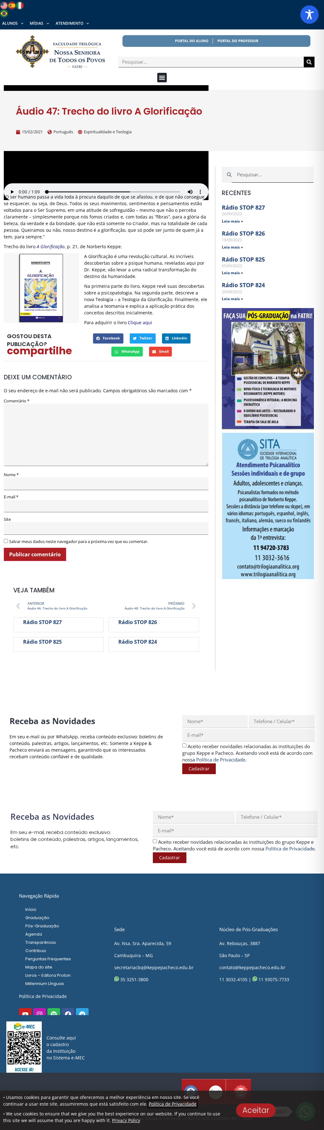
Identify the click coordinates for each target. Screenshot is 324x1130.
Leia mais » (232, 221)
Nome (11, 475)
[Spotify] (53, 1014)
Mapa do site (38, 967)
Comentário (16, 401)
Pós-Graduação (42, 926)
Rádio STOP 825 (42, 641)
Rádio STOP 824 (137, 641)
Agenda (33, 934)
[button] (162, 77)
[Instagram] (39, 1014)
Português (63, 132)
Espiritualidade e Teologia (108, 132)
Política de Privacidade (43, 996)
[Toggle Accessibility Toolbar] (309, 14)
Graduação (37, 918)
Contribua (35, 951)
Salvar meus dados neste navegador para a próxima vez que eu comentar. (78, 542)
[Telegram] (82, 1014)
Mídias (36, 23)
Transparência (40, 942)
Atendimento (69, 23)
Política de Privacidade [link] (220, 759)
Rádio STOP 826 (137, 622)
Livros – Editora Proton (48, 975)
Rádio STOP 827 (42, 622)
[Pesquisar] (309, 62)
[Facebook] (68, 1014)
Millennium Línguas (44, 984)
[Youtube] (25, 1014)
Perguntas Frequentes (48, 959)
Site (7, 519)
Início (30, 909)
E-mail (11, 497)
